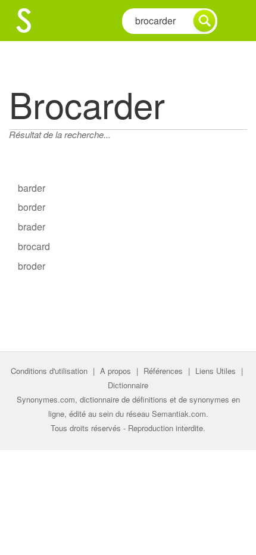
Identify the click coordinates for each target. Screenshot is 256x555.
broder (31, 266)
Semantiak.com (179, 413)
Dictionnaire (128, 385)
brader (31, 226)
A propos (115, 370)
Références (163, 370)
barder (31, 188)
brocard (34, 246)
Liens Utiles (215, 370)
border (31, 207)
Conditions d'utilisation (49, 370)
